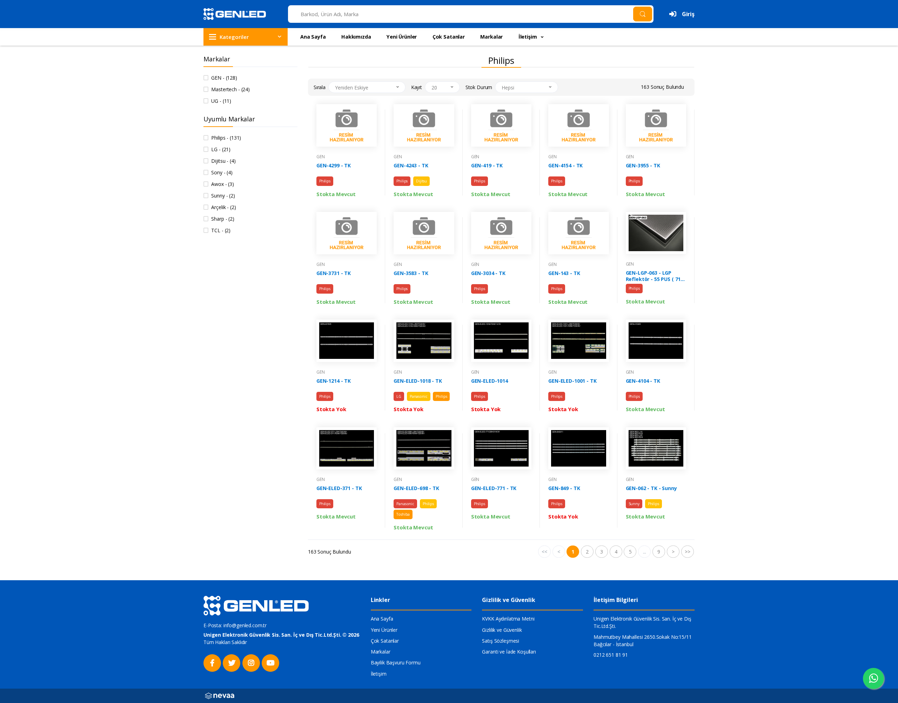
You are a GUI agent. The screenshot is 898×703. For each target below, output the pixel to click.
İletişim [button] (528, 36)
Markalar (491, 36)
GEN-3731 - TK (333, 273)
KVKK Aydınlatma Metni (508, 618)
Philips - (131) (226, 137)
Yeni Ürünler (402, 36)
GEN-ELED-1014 (489, 381)
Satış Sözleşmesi (500, 640)
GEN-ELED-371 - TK (339, 488)
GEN (320, 157)
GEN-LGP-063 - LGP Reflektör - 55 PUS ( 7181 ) (656, 276)
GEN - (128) (224, 77)
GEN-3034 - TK (488, 273)
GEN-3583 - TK (411, 273)
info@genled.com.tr (245, 625)
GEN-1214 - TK (333, 381)
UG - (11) (221, 101)
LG (398, 396)
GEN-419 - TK (487, 165)
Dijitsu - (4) (223, 161)
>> (687, 551)
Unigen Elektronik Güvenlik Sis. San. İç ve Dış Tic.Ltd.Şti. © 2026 (281, 634)
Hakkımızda (356, 36)
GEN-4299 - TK (333, 165)
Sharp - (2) (222, 218)
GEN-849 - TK (564, 488)
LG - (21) (220, 149)
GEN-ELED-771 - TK (494, 488)
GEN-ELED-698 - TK (416, 488)
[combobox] (367, 87)
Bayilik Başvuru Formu (396, 662)
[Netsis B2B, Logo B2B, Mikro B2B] (219, 695)
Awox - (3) (222, 184)
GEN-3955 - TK (643, 165)
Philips (324, 181)
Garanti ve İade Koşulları (509, 651)
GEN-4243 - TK (411, 165)
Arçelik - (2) (223, 207)
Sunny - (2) (223, 195)
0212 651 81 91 (611, 654)
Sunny (634, 503)
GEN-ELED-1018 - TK (418, 381)
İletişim (379, 673)
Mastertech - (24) (230, 89)
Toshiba (403, 514)
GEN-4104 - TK (643, 381)
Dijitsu (421, 181)
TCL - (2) (220, 230)
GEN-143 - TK (564, 273)
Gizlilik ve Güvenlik (502, 630)
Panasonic (419, 396)
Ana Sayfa (313, 36)
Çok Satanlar (449, 36)
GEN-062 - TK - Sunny (651, 488)
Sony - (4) (222, 172)
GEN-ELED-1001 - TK (572, 381)
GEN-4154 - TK (565, 165)
